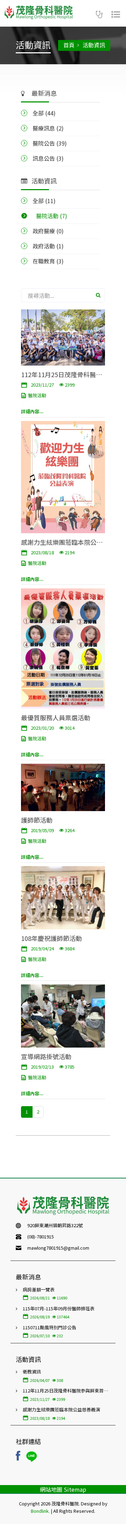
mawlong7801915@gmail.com (58, 1247)
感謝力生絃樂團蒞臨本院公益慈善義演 (62, 541)
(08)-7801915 (40, 1236)
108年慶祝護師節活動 (51, 938)
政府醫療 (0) (48, 231)
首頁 (69, 45)
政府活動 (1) (48, 246)
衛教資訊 (32, 1371)
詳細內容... (32, 411)
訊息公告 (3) (48, 158)
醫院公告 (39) (50, 143)
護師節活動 (36, 819)
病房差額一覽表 (39, 1289)
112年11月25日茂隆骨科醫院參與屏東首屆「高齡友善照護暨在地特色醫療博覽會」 (62, 374)
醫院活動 (37, 395)
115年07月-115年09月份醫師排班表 (58, 1308)
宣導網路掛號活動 (46, 1056)
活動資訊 (94, 45)
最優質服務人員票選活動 (55, 717)
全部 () (44, 113)
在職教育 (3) (48, 261)
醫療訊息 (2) (48, 128)
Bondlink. (40, 1511)
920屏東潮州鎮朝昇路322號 (55, 1225)
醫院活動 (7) (51, 216)
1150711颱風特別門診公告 (49, 1327)
